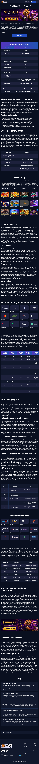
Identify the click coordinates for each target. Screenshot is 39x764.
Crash (23, 188)
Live (14, 188)
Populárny (4, 188)
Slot (33, 188)
